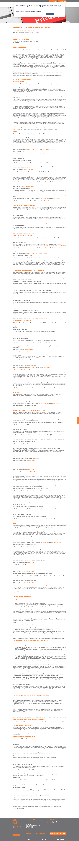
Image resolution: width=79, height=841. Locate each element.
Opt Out (37, 149)
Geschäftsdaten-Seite (56, 144)
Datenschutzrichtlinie (40, 7)
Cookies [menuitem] (43, 839)
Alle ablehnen (59, 13)
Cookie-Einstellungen (41, 13)
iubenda (14, 813)
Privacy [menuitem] (28, 839)
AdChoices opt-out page (35, 557)
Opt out (32, 298)
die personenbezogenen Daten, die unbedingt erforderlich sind (40, 813)
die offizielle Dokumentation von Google (59, 195)
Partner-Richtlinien (45, 144)
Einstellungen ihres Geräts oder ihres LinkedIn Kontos (52, 556)
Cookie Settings (16, 834)
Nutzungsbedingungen (62, 245)
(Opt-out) (52, 435)
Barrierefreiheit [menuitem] (61, 839)
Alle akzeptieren (50, 13)
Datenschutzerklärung (31, 149)
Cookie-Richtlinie (46, 594)
